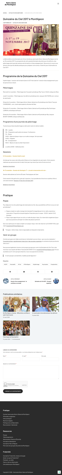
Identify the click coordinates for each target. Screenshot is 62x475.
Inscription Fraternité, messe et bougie (14, 456)
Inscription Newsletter (9, 441)
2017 (5, 264)
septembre (54, 264)
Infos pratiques (7, 418)
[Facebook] (10, 272)
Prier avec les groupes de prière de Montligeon (16, 445)
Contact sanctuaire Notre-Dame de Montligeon (16, 414)
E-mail (24, 356)
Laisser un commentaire (13, 391)
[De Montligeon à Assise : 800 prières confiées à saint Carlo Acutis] (16, 304)
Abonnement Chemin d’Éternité (12, 439)
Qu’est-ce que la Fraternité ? (11, 458)
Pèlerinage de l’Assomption (10, 337)
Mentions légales (8, 420)
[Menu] (58, 3)
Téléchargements (8, 437)
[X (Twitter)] (24, 272)
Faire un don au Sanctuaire (10, 462)
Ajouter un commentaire (9, 363)
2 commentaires (16, 339)
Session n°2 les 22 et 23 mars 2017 (23, 180)
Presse (5, 435)
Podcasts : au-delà (8, 460)
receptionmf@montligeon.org (15, 226)
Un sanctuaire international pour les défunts (44, 313)
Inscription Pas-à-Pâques (10, 443)
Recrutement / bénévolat (10, 425)
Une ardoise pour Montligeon (11, 464)
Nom (4, 356)
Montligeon (27, 264)
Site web (43, 356)
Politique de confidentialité (10, 423)
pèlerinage (36, 264)
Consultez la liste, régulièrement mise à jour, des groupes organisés (22, 241)
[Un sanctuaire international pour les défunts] (45, 304)
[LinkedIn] (52, 272)
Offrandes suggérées (9, 416)
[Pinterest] (38, 272)
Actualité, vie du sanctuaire (20, 22)
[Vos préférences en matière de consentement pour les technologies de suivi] (59, 472)
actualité (12, 264)
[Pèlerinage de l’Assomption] (16, 328)
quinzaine (45, 264)
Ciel (19, 264)
